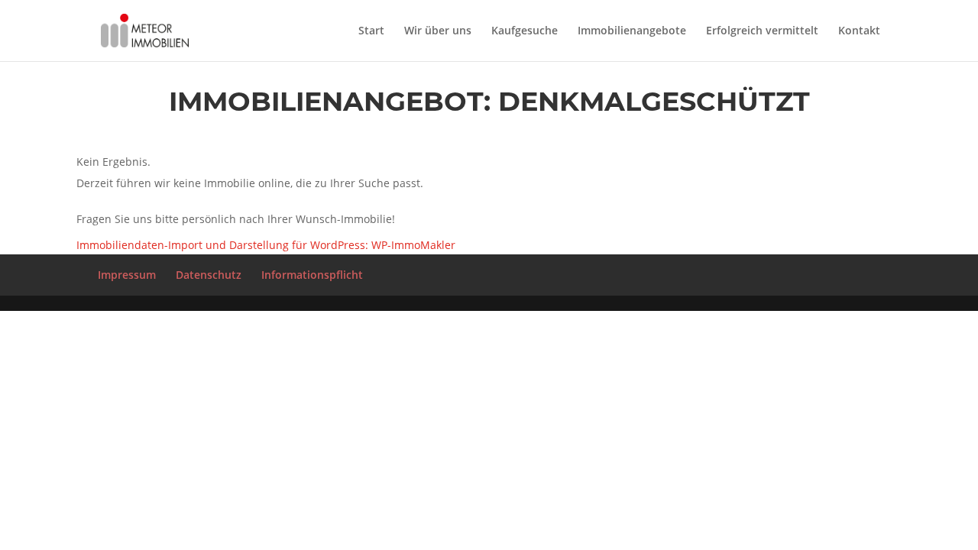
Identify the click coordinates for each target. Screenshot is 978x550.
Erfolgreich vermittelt (762, 31)
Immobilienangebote (632, 31)
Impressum (127, 274)
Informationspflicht (312, 274)
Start (371, 31)
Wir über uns (437, 31)
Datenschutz (208, 274)
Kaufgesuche (524, 31)
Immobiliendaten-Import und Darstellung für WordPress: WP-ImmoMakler (265, 245)
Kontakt (859, 31)
